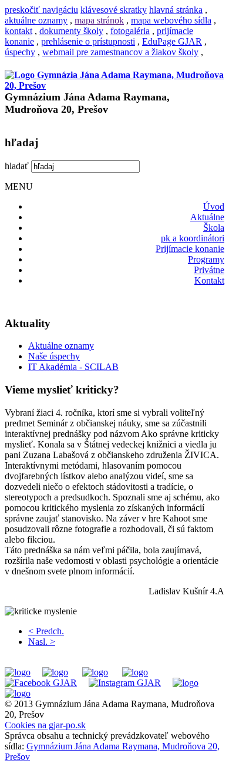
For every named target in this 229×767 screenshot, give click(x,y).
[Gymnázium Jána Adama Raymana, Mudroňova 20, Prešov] (114, 85)
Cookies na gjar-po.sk (45, 725)
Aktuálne (207, 217)
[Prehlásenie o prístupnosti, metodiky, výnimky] (18, 693)
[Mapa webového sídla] (185, 683)
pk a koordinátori (192, 238)
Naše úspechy (54, 356)
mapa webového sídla (171, 20)
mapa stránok (99, 20)
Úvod (213, 206)
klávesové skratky (113, 10)
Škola (213, 228)
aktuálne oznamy (36, 20)
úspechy (20, 52)
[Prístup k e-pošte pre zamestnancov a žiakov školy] (55, 672)
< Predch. (46, 631)
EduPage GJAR (172, 41)
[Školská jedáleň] (95, 672)
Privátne (209, 270)
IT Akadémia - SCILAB (73, 367)
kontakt (18, 31)
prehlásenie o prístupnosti (88, 41)
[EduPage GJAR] (18, 672)
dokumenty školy (71, 31)
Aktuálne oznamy (61, 346)
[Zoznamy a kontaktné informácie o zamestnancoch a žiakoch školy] (135, 672)
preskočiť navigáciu (41, 10)
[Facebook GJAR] (41, 683)
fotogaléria (130, 31)
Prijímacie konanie (190, 249)
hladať (17, 166)
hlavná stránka (176, 10)
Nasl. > (41, 642)
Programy (206, 259)
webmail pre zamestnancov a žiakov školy (120, 52)
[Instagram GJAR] (125, 683)
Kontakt (209, 280)
